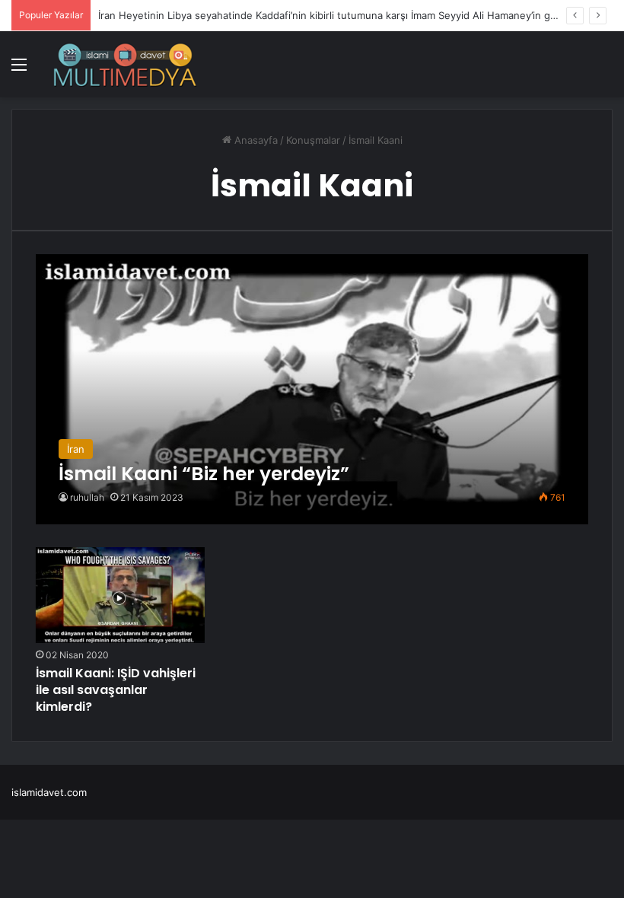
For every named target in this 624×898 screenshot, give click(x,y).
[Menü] (19, 70)
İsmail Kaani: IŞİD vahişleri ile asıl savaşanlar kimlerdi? (116, 690)
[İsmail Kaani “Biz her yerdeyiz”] (312, 389)
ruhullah (87, 497)
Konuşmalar (313, 140)
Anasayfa (254, 140)
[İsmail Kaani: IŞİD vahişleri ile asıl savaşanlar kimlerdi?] (120, 594)
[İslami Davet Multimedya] (125, 64)
